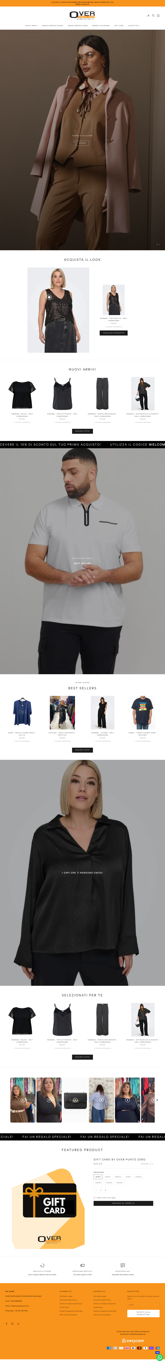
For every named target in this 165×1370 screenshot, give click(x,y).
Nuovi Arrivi (32, 25)
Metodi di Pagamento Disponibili (71, 1322)
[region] (82, 145)
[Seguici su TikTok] (18, 1334)
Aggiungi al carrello (123, 1214)
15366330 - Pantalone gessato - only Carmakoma (103, 426)
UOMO (82, 148)
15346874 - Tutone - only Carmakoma (102, 745)
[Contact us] (159, 1357)
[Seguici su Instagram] (12, 1334)
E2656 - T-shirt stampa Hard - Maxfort (143, 745)
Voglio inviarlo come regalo (106, 1208)
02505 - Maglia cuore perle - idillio (22, 745)
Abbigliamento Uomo (78, 25)
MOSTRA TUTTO (82, 442)
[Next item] (157, 1110)
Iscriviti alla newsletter (143, 1324)
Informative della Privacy (68, 1311)
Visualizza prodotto (113, 344)
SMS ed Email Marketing (68, 1325)
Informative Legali (66, 1307)
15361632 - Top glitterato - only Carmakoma (62, 426)
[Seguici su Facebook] (6, 1334)
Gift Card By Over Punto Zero (120, 1170)
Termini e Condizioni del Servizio (71, 1314)
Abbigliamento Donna (52, 25)
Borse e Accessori (101, 25)
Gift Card (119, 25)
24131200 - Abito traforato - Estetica (62, 745)
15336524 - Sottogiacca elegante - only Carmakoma (143, 426)
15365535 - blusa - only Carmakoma (22, 426)
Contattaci (133, 25)
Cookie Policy (64, 1318)
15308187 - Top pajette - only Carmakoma (113, 330)
